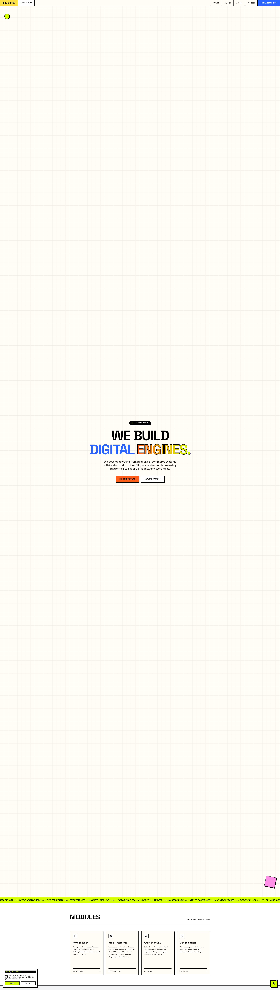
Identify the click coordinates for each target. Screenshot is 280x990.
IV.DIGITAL (10, 3)
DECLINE (28, 983)
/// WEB (228, 3)
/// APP (216, 3)
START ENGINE (129, 479)
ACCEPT (12, 983)
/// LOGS (251, 3)
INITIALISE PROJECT (268, 3)
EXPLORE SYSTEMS (152, 479)
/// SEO (239, 3)
